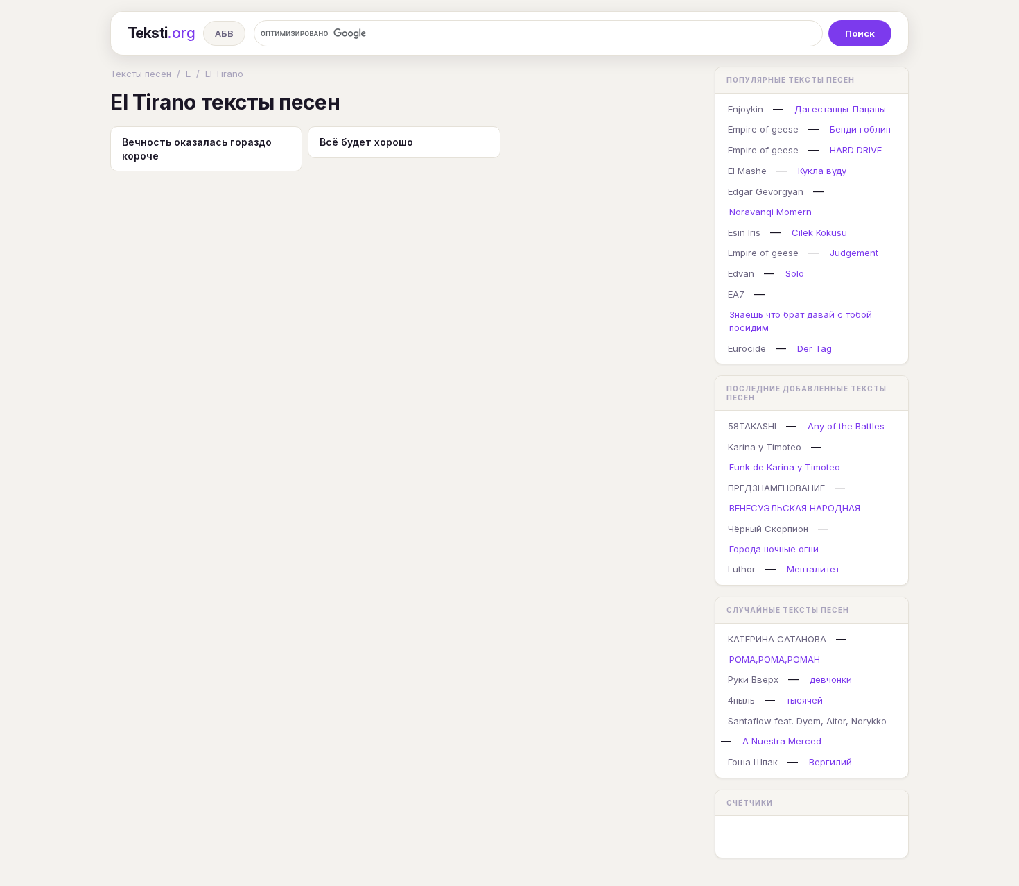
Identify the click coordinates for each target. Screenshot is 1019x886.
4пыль (741, 700)
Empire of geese (763, 129)
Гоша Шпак (753, 761)
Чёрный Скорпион (768, 528)
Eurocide (747, 348)
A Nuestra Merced (781, 741)
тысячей (804, 700)
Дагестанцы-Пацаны (840, 108)
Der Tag (814, 348)
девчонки (831, 679)
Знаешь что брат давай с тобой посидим (800, 321)
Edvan (741, 273)
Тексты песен (140, 73)
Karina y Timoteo (764, 446)
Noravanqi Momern (770, 211)
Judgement (854, 252)
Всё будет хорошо (366, 142)
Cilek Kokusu (819, 232)
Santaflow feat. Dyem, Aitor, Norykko (807, 720)
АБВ (224, 33)
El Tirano (224, 73)
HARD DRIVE (856, 149)
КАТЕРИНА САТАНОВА (777, 639)
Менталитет (813, 568)
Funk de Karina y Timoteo (784, 466)
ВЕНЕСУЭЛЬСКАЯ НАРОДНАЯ (794, 507)
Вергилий (830, 761)
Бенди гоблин (860, 129)
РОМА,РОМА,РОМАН (774, 659)
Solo (794, 273)
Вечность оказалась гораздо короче (197, 149)
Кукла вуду (822, 170)
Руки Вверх (753, 679)
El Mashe (747, 170)
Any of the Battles (846, 426)
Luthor (742, 568)
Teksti (161, 33)
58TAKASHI (752, 426)
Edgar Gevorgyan (765, 191)
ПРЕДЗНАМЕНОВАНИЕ (776, 487)
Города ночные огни (774, 548)
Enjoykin (745, 108)
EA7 (736, 294)
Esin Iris (744, 232)
